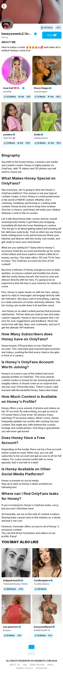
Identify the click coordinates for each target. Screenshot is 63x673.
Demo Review (37, 664)
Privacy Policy (24, 668)
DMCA (50, 664)
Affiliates (41, 668)
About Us (15, 664)
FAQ (25, 664)
